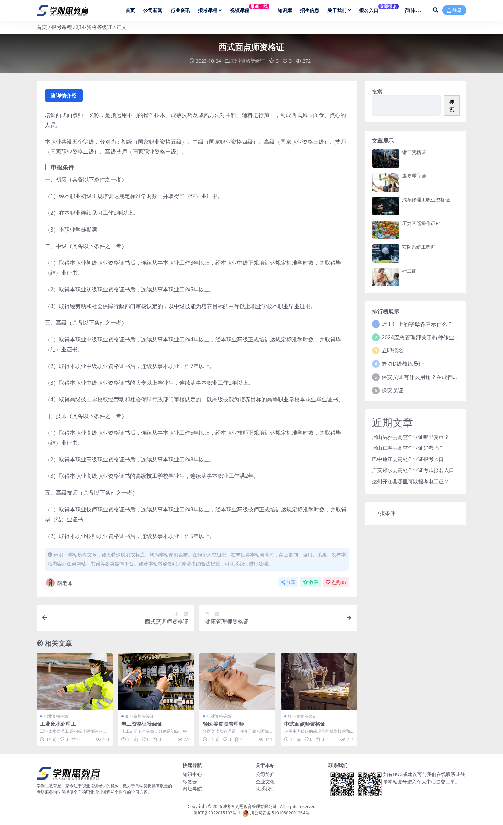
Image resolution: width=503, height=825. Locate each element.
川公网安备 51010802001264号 (279, 813)
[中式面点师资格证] (319, 681)
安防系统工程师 (419, 247)
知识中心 (192, 774)
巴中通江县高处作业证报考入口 (408, 459)
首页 (42, 27)
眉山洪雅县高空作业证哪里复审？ (410, 436)
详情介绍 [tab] (66, 95)
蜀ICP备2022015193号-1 (217, 813)
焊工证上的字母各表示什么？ (417, 324)
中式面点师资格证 (304, 723)
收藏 (313, 582)
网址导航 (192, 788)
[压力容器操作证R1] (385, 230)
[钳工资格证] (385, 158)
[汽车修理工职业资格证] (385, 206)
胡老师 (65, 582)
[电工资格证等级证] (156, 681)
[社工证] (385, 277)
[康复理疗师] (385, 182)
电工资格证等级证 (142, 723)
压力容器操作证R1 (421, 223)
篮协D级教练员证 (403, 363)
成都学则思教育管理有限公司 (249, 806)
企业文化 (265, 781)
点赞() (339, 582)
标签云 (190, 781)
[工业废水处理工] (75, 681)
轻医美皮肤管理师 (223, 723)
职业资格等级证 (94, 27)
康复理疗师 (414, 175)
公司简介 (265, 774)
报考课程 (61, 27)
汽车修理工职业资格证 (426, 199)
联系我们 (265, 788)
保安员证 (392, 390)
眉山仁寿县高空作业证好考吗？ (408, 447)
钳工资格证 (414, 152)
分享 (290, 582)
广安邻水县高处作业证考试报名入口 (413, 470)
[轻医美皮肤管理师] (237, 681)
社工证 (409, 270)
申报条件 (385, 513)
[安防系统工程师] (385, 253)
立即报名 (392, 350)
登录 (457, 10)
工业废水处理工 (58, 723)
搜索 (377, 91)
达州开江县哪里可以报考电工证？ (410, 481)
